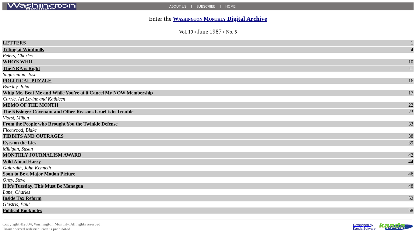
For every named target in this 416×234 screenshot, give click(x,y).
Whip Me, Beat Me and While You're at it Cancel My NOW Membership (78, 92)
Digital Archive (220, 18)
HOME (230, 6)
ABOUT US (177, 6)
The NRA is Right (21, 68)
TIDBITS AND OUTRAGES (33, 136)
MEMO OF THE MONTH (30, 105)
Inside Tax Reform (22, 198)
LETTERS (14, 42)
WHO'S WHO (17, 61)
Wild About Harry (22, 161)
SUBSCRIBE (205, 6)
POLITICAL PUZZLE (27, 80)
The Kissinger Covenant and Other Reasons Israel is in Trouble (68, 111)
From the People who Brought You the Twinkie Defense (60, 123)
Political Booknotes (22, 210)
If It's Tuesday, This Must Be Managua (43, 186)
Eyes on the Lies (19, 142)
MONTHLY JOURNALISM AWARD (42, 155)
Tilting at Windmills (23, 49)
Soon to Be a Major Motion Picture (39, 173)
